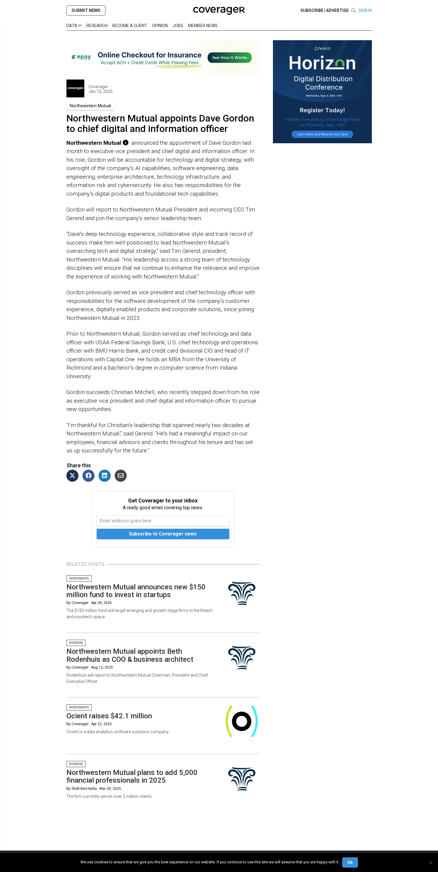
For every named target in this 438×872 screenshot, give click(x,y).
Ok (350, 862)
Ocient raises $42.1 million (109, 716)
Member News (203, 25)
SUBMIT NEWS (86, 10)
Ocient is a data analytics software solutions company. (117, 731)
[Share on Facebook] (90, 476)
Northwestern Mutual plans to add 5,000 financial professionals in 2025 (132, 776)
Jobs (178, 25)
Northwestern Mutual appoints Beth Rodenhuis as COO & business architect (129, 655)
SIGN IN (365, 10)
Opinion (160, 25)
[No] (431, 862)
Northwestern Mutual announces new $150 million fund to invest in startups (136, 591)
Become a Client (129, 25)
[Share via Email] (122, 476)
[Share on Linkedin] (106, 476)
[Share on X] (73, 476)
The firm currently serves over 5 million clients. (109, 796)
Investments (79, 578)
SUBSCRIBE (311, 10)
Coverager (98, 86)
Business (76, 642)
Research (97, 25)
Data (72, 25)
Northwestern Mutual (90, 105)
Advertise (337, 10)
